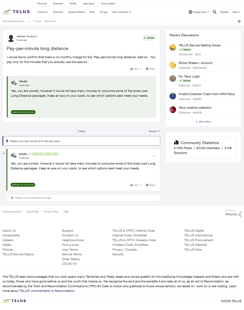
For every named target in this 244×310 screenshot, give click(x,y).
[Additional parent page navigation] (29, 21)
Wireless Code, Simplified (130, 245)
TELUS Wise (193, 249)
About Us (9, 230)
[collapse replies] (4, 154)
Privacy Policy (51, 211)
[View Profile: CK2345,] (172, 96)
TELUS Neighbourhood (12, 21)
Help (66, 211)
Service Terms (71, 254)
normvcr (21, 36)
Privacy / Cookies (124, 249)
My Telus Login (189, 76)
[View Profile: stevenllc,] (172, 109)
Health (73, 3)
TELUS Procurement (198, 240)
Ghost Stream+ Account (195, 63)
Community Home (11, 211)
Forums (38, 21)
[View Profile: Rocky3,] (172, 78)
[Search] (215, 12)
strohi (198, 54)
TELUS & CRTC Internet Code (133, 230)
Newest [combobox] (154, 131)
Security (118, 254)
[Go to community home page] (16, 12)
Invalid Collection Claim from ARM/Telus (207, 94)
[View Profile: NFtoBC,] (14, 83)
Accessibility (11, 235)
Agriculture (88, 3)
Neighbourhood (73, 240)
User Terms (70, 249)
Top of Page (32, 211)
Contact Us (70, 235)
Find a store (70, 245)
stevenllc (197, 112)
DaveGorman (200, 67)
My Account (50, 21)
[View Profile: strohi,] (172, 47)
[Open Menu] (239, 21)
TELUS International (198, 235)
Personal (42, 3)
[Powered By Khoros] (234, 213)
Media (6, 245)
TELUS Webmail (195, 245)
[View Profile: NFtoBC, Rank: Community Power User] (14, 156)
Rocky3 (197, 85)
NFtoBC (23, 81)
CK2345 (197, 98)
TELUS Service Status (18, 254)
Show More (205, 121)
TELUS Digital (194, 230)
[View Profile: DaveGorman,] (172, 65)
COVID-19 (69, 263)
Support (67, 230)
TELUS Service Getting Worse (199, 45)
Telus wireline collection (195, 107)
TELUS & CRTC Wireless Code (134, 240)
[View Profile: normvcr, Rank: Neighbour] (11, 38)
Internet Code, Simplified (129, 235)
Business (58, 3)
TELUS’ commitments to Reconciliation (47, 291)
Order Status (71, 259)
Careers (7, 240)
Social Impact (108, 3)
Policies (7, 249)
